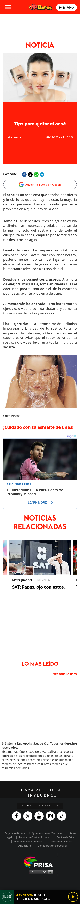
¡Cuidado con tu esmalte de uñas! (38, 427)
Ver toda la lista (65, 673)
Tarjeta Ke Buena (15, 833)
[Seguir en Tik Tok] (62, 816)
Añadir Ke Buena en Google (43, 184)
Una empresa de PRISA (40, 862)
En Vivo (68, 7)
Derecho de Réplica (61, 841)
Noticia (40, 45)
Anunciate (24, 845)
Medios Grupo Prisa (40, 871)
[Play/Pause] (73, 897)
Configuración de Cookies (53, 845)
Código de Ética (65, 837)
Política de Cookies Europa (34, 837)
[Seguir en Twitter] (28, 816)
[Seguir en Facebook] (17, 816)
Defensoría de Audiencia (28, 841)
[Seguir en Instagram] (51, 816)
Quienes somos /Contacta (47, 833)
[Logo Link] (40, 7)
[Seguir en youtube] (40, 816)
